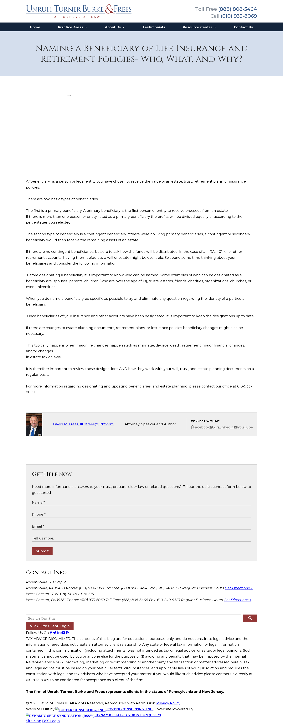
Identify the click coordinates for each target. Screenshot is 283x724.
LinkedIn (226, 427)
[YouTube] (63, 633)
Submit (42, 551)
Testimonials (153, 27)
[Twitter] (55, 633)
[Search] (250, 618)
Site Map (33, 721)
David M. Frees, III (68, 424)
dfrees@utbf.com (99, 424)
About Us (113, 27)
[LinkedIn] (59, 633)
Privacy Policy (168, 703)
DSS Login (51, 721)
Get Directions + (239, 588)
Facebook (201, 427)
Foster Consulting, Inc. (129, 709)
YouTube (245, 427)
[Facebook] (51, 633)
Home (35, 27)
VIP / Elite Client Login (50, 626)
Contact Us (243, 27)
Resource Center (198, 27)
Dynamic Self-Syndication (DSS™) (128, 715)
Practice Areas (71, 27)
